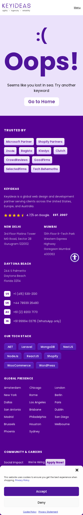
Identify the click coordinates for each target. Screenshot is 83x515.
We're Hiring (46, 462)
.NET (10, 347)
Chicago (35, 388)
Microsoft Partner (19, 141)
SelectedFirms (16, 169)
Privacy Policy (22, 480)
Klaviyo (44, 150)
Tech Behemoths (45, 169)
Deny (42, 502)
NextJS (68, 347)
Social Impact (13, 462)
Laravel (27, 347)
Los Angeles (37, 402)
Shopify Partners (50, 141)
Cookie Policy (29, 511)
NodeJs (12, 356)
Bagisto (26, 150)
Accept (41, 491)
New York (10, 395)
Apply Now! (55, 462)
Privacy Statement (48, 511)
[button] (77, 470)
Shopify (52, 356)
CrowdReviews (17, 159)
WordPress (47, 365)
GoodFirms (42, 159)
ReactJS (33, 356)
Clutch (60, 150)
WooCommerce (19, 365)
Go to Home (41, 102)
